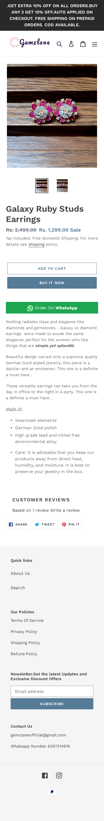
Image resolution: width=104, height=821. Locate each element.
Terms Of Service (27, 620)
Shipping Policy (25, 642)
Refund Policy (24, 653)
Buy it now (52, 283)
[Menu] (95, 44)
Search (18, 587)
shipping (37, 244)
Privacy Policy (24, 631)
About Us (20, 573)
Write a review (65, 510)
